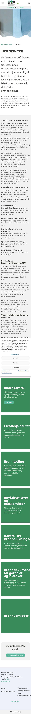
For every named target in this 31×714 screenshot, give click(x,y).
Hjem (3, 45)
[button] (2, 3)
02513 (22, 7)
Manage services (15, 354)
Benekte (15, 363)
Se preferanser (15, 367)
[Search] (29, 3)
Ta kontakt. (10, 7)
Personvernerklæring (23, 371)
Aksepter (15, 358)
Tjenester (9, 45)
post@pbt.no (5, 681)
